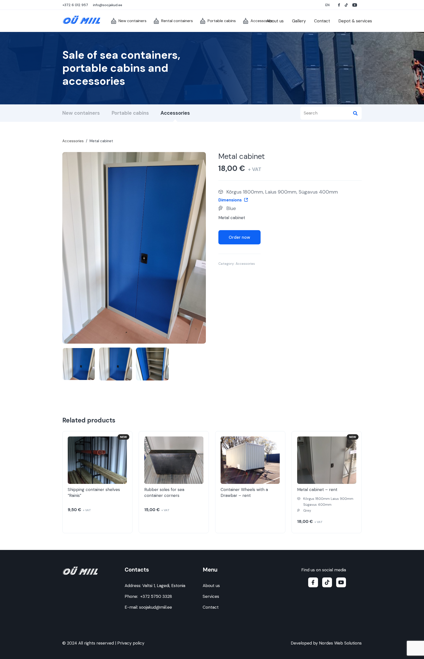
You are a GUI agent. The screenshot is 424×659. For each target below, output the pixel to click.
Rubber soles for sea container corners (164, 492)
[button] (328, 4)
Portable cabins (130, 113)
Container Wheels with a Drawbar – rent (244, 492)
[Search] (355, 113)
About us (211, 585)
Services (211, 596)
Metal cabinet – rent (317, 489)
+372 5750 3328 (156, 596)
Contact (211, 607)
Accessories (175, 113)
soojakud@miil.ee (155, 607)
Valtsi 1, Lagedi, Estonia (163, 585)
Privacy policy (130, 643)
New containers (81, 113)
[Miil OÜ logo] (81, 19)
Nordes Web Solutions (340, 643)
